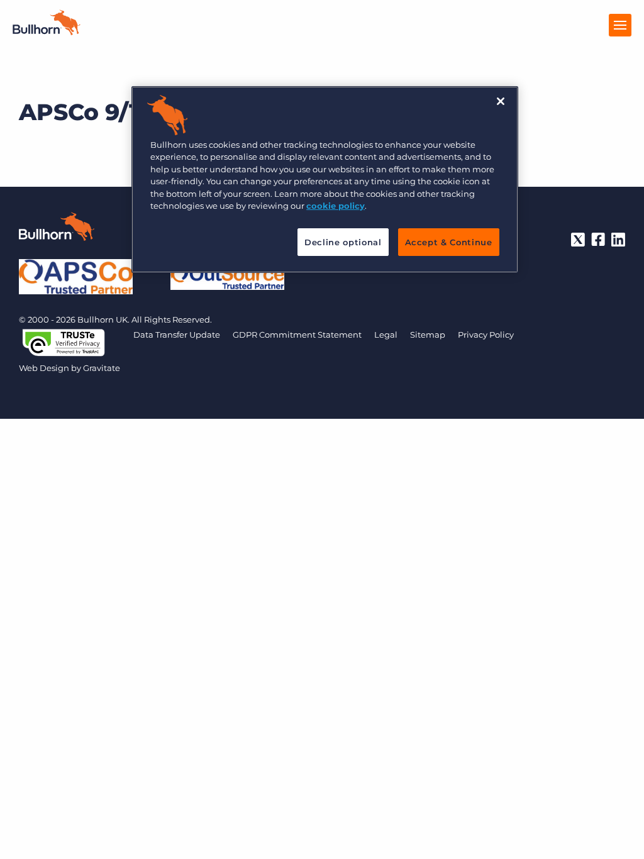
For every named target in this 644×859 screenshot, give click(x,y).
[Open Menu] (620, 25)
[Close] (500, 101)
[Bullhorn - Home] (56, 229)
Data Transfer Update (176, 335)
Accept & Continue (448, 242)
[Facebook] (598, 240)
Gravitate (101, 368)
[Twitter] (578, 240)
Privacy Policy (486, 335)
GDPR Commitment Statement (297, 335)
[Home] (46, 31)
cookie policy (335, 206)
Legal (385, 335)
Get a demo (322, 846)
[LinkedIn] (618, 240)
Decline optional (342, 242)
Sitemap (427, 335)
